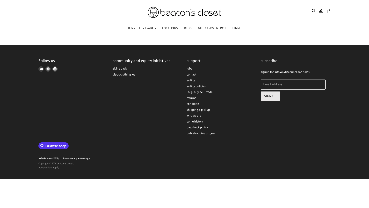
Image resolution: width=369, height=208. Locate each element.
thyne (236, 28)
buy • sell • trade (141, 28)
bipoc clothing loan (124, 74)
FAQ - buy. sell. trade (200, 92)
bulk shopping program (202, 133)
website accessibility (48, 158)
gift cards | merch (212, 28)
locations (170, 28)
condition (193, 104)
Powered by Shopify (48, 167)
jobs (189, 68)
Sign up (270, 96)
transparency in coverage (76, 158)
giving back (119, 68)
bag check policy (197, 127)
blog (188, 28)
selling (191, 80)
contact (191, 74)
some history (195, 121)
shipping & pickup (198, 110)
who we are (194, 115)
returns (191, 98)
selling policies (196, 86)
